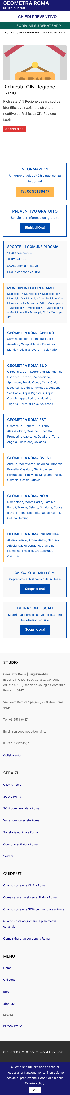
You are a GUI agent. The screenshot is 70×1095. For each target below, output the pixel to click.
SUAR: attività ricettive (22, 266)
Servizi (8, 856)
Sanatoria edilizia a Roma (20, 832)
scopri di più (14, 129)
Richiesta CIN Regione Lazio (29, 90)
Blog (6, 991)
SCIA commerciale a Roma (21, 808)
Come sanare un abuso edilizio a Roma (30, 897)
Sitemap (9, 1003)
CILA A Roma (12, 784)
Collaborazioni (13, 755)
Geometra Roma (26, 3)
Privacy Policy (13, 1025)
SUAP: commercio (19, 253)
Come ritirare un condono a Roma (26, 938)
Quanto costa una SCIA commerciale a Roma (33, 909)
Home (8, 32)
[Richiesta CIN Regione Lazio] (35, 62)
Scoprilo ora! (35, 589)
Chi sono (9, 979)
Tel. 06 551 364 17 (35, 191)
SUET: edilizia (16, 259)
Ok (35, 1090)
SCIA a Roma (12, 796)
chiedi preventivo (37, 16)
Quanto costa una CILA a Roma (24, 885)
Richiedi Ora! (35, 228)
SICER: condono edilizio (23, 272)
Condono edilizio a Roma (20, 844)
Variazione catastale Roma (21, 820)
